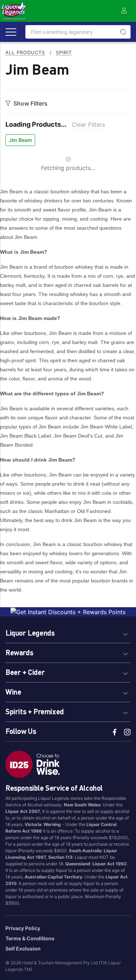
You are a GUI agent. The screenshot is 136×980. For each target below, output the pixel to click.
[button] (68, 632)
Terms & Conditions (29, 938)
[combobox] (78, 32)
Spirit (64, 52)
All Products (25, 52)
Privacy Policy (22, 928)
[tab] (68, 632)
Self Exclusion (23, 948)
